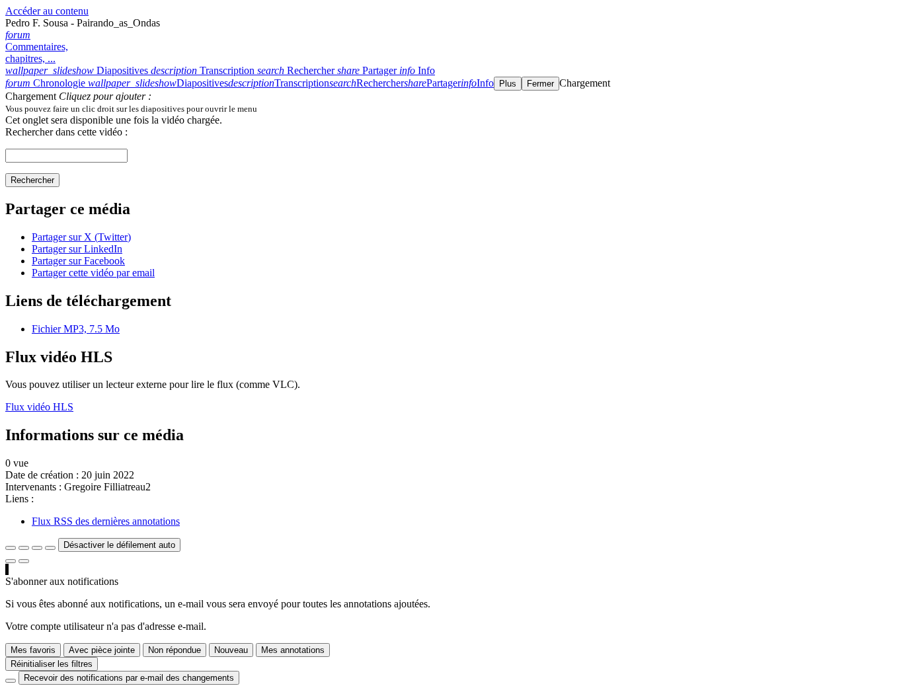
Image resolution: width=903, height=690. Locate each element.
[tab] (78, 70)
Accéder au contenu (47, 11)
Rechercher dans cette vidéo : (66, 131)
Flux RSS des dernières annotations (106, 521)
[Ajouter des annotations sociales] (10, 561)
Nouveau (231, 650)
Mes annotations (293, 650)
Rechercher (32, 180)
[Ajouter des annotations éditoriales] (24, 561)
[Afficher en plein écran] (10, 548)
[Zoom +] (50, 548)
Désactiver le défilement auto (119, 545)
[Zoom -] (37, 548)
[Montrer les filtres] (24, 548)
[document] (451, 108)
